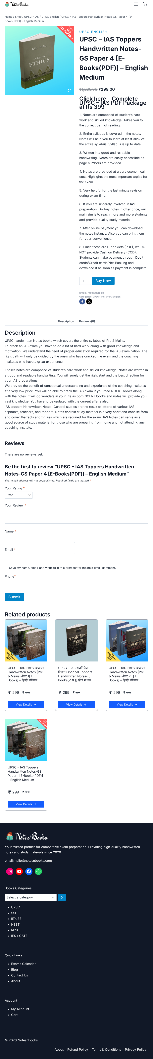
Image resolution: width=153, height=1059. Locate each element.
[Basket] (145, 4)
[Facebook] (82, 301)
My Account (20, 1009)
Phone (10, 576)
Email (10, 550)
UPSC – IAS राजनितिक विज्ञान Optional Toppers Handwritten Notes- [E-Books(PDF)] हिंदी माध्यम (75, 674)
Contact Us (19, 975)
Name (10, 531)
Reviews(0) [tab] (87, 321)
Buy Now (103, 281)
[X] (89, 301)
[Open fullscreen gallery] (69, 90)
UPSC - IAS (99, 296)
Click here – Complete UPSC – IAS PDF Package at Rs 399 (112, 102)
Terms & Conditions (106, 1049)
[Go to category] (62, 897)
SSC (14, 913)
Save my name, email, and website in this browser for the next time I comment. (62, 567)
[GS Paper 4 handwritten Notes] (39, 60)
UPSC (15, 907)
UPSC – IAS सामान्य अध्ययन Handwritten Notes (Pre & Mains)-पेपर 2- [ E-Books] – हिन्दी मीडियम (127, 674)
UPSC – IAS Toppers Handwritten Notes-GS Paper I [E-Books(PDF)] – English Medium (25, 773)
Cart (14, 1015)
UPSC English (93, 32)
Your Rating (15, 488)
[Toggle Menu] (136, 4)
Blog (14, 969)
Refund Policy (77, 1049)
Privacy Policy (135, 1049)
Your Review (15, 505)
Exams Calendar (23, 964)
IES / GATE (19, 936)
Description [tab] (66, 321)
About (15, 981)
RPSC (15, 930)
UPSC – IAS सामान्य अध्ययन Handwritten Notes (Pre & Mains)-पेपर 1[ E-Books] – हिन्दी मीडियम (26, 674)
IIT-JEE (16, 919)
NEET (15, 924)
